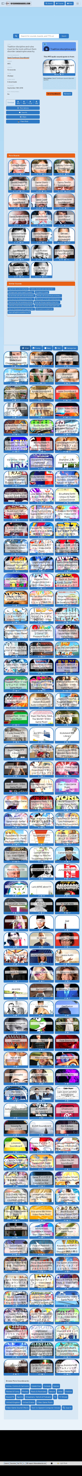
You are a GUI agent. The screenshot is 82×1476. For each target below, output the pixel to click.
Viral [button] (27, 348)
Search (64, 36)
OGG (36, 103)
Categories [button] (71, 348)
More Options (24, 108)
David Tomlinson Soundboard (18, 57)
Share (24, 117)
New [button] (49, 348)
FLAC (30, 103)
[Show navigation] (77, 4)
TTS (19, 1463)
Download (10, 102)
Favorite (24, 112)
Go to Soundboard (54, 94)
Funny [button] (37, 348)
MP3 (18, 103)
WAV (24, 103)
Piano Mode (24, 121)
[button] (52, 1463)
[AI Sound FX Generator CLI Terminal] (24, 1463)
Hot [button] (59, 348)
